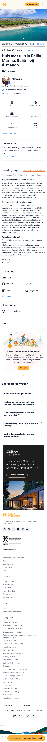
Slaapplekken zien (9, 134)
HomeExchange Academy (12, 626)
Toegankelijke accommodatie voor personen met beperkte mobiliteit (20, 636)
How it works (7, 682)
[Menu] (42, 4)
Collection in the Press (11, 660)
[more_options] (4, 738)
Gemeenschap (8, 567)
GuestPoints (7, 588)
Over (4, 554)
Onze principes (8, 581)
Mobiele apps (8, 564)
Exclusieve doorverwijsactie (13, 644)
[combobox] (18, 716)
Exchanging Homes (10, 656)
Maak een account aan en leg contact (26, 738)
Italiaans (32, 175)
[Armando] (6, 80)
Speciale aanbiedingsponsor (13, 653)
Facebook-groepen (10, 622)
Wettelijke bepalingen (13, 705)
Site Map (40, 710)
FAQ (4, 608)
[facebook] (4, 529)
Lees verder (9, 156)
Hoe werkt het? (8, 585)
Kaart (32, 44)
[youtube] (27, 529)
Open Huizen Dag (9, 641)
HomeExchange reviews (11, 698)
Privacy (39, 705)
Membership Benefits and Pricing (15, 669)
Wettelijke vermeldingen (25, 710)
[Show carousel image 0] (23, 25)
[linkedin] (18, 529)
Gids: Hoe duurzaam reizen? (13, 629)
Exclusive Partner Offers (11, 679)
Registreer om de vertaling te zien (34, 170)
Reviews (40, 44)
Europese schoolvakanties (12, 632)
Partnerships (7, 695)
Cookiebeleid (9, 710)
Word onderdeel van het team (13, 558)
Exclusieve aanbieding (11, 688)
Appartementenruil (9, 647)
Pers (4, 570)
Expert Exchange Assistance (13, 676)
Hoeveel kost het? (9, 591)
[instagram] (9, 529)
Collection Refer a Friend (11, 663)
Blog (4, 561)
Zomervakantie (8, 650)
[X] (23, 529)
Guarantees (7, 666)
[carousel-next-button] (42, 24)
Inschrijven (23, 368)
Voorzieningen (21, 44)
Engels (39, 175)
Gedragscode (29, 705)
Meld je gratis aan (32, 4)
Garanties (6, 594)
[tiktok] (14, 529)
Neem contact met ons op (12, 611)
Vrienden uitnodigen (10, 597)
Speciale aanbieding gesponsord (15, 672)
